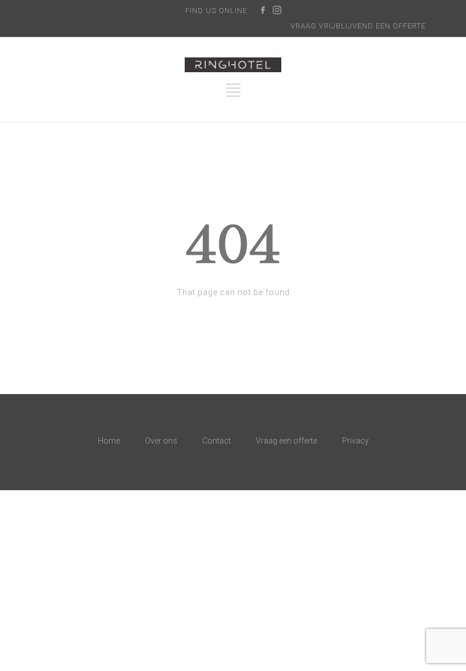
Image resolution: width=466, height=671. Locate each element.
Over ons (161, 440)
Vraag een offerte (286, 440)
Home (109, 440)
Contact (216, 440)
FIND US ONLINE (216, 10)
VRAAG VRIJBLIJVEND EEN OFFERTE (358, 26)
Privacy (355, 440)
